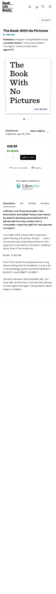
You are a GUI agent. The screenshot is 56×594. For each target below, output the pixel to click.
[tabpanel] (28, 253)
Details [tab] (32, 203)
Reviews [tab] (45, 203)
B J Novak (9, 34)
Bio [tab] (21, 203)
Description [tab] (9, 203)
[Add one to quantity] (17, 157)
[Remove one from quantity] (9, 157)
